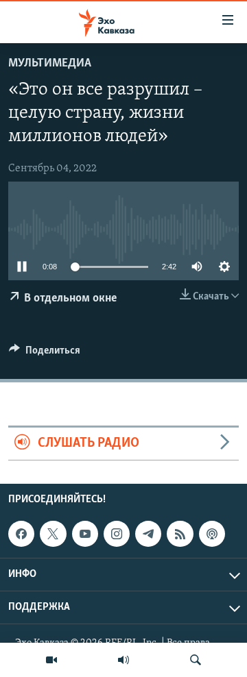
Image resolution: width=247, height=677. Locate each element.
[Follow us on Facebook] (21, 534)
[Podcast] (212, 534)
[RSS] (180, 534)
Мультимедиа (49, 64)
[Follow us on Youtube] (85, 534)
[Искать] (195, 660)
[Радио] (123, 660)
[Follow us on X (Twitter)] (53, 534)
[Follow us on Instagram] (117, 534)
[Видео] (51, 660)
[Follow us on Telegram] (148, 534)
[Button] (44, 354)
